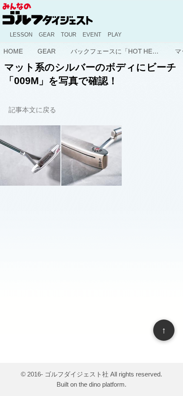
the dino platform (102, 384)
